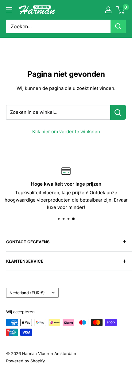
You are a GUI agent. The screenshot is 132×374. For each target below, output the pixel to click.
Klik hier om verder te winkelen (66, 131)
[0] (121, 9)
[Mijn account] (108, 9)
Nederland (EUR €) (27, 293)
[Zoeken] (118, 26)
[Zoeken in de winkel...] (118, 112)
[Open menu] (9, 9)
